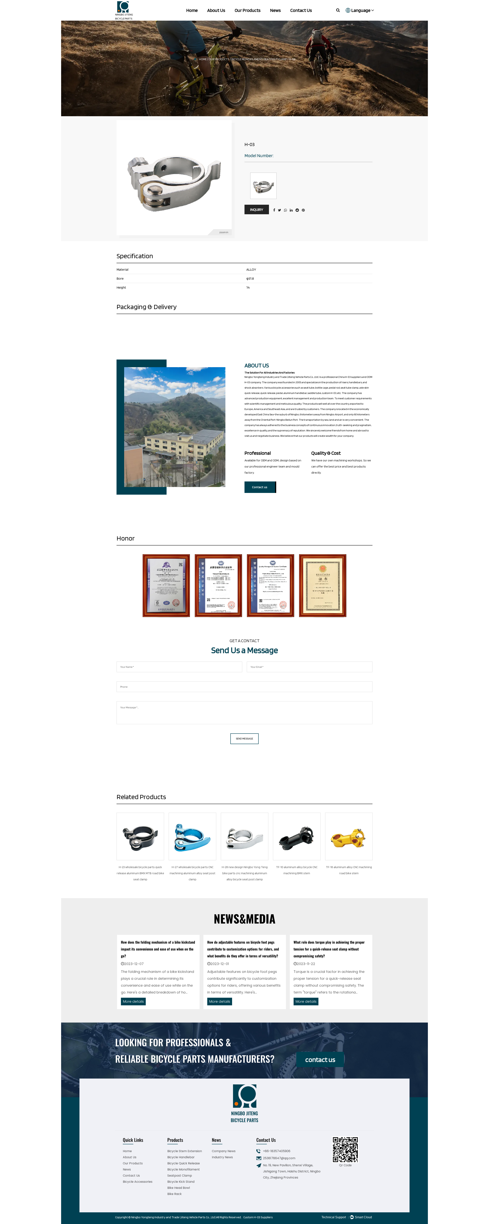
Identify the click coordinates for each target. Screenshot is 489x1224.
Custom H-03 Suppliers (258, 1217)
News (275, 10)
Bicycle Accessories (137, 1181)
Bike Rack (174, 1194)
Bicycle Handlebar (181, 1157)
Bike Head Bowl (178, 1188)
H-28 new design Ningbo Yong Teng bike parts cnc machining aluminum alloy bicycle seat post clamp (221, 873)
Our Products (248, 10)
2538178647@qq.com (279, 1158)
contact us (320, 1059)
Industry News (222, 1157)
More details (133, 1001)
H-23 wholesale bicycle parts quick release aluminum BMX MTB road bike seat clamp (117, 873)
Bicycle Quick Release (183, 1163)
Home (192, 10)
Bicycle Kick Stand (180, 1181)
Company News (224, 1151)
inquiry (256, 209)
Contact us (259, 487)
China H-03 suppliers (350, 376)
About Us (216, 10)
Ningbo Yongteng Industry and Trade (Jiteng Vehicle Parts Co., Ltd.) (173, 1217)
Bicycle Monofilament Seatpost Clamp (259, 59)
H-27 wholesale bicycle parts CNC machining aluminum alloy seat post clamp (169, 873)
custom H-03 (329, 392)
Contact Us (301, 10)
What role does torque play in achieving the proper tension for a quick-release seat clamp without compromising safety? (242, 949)
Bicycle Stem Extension (184, 1151)
